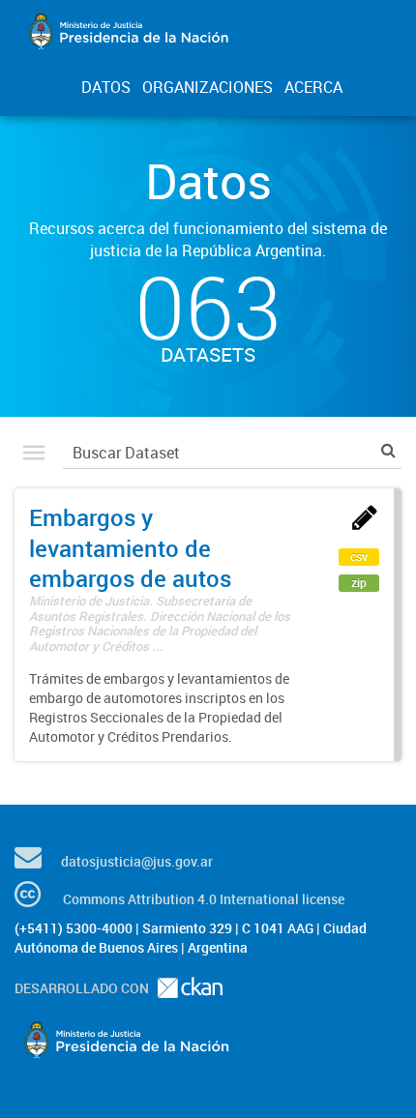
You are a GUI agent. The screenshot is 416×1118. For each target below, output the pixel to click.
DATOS (106, 87)
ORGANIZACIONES (207, 87)
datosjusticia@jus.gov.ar (137, 861)
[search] (388, 450)
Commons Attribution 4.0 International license (203, 899)
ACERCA (313, 87)
